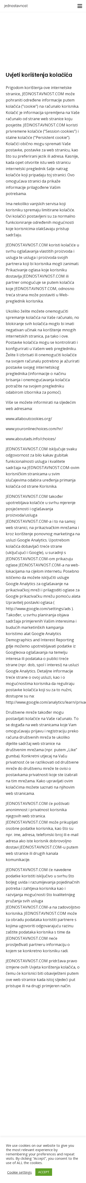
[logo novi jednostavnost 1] (16, 6)
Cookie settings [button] (19, 1172)
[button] (79, 6)
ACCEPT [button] (43, 1172)
